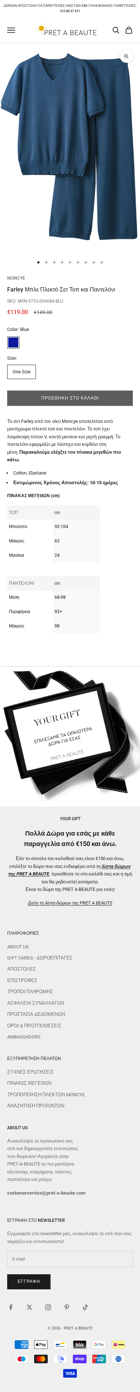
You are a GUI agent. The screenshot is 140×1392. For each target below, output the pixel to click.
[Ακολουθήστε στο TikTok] (85, 1307)
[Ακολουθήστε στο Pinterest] (66, 1307)
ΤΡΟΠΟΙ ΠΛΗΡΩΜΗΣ (30, 991)
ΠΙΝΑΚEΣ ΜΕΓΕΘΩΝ (29, 1083)
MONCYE (16, 278)
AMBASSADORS (24, 1037)
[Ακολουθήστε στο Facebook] (10, 1307)
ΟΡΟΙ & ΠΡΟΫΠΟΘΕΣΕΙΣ (34, 1025)
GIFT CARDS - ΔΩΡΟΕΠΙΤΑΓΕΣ (40, 958)
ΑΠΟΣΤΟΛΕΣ (21, 969)
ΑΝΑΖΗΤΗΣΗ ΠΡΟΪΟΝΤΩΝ (35, 1105)
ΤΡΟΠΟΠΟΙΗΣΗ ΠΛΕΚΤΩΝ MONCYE (46, 1094)
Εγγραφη (29, 1281)
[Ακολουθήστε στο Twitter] (29, 1307)
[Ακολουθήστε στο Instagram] (48, 1307)
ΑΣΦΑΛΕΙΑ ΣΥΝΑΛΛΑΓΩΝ (35, 1003)
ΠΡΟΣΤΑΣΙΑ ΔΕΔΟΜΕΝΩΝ (36, 1014)
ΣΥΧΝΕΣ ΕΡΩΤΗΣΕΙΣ (30, 1072)
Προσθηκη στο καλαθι (69, 398)
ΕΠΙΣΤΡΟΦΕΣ (22, 980)
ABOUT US (18, 946)
